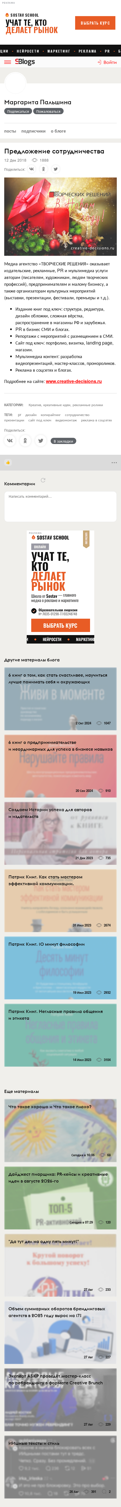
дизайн (31, 414)
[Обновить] (43, 480)
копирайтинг (51, 414)
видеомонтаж (66, 420)
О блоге (58, 130)
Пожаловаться (48, 111)
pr (19, 414)
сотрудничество (77, 414)
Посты (10, 130)
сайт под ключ (39, 420)
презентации (14, 420)
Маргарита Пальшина (37, 102)
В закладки (63, 441)
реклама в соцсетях (96, 420)
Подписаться (18, 111)
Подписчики (33, 130)
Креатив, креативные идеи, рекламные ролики (66, 404)
